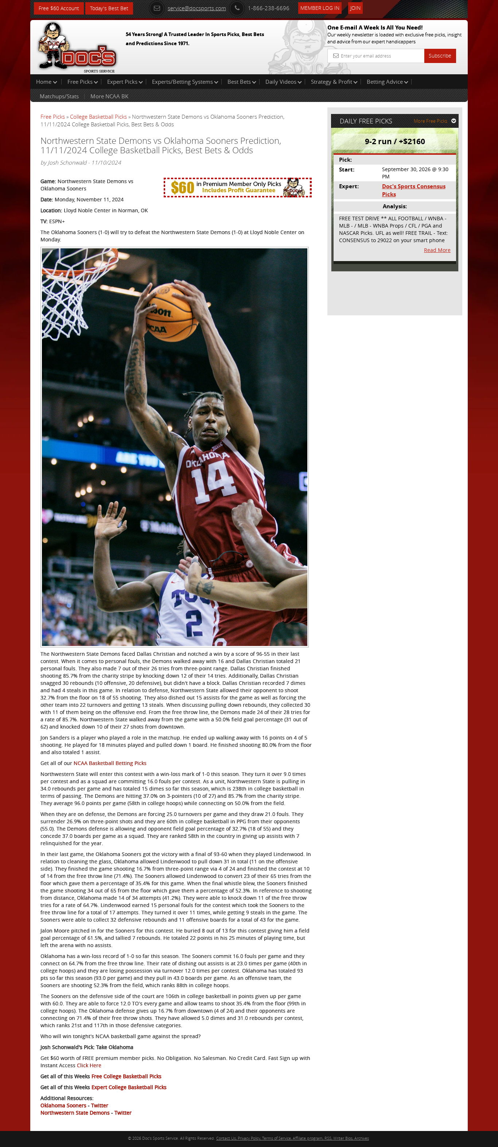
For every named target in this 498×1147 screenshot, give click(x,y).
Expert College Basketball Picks (129, 1087)
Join (355, 7)
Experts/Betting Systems (182, 81)
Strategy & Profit (331, 81)
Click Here (89, 1065)
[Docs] (77, 45)
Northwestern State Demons (75, 1112)
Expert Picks (122, 81)
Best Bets (239, 81)
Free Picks (80, 81)
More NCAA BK (109, 96)
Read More (437, 250)
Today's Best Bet (109, 8)
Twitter (99, 1105)
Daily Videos (280, 81)
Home (44, 81)
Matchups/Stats (59, 96)
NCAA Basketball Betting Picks (110, 763)
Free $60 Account (59, 8)
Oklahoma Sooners (63, 1105)
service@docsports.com (197, 8)
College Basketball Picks (98, 116)
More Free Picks (430, 121)
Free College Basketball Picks (127, 1076)
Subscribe (440, 55)
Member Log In (319, 7)
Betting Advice (385, 81)
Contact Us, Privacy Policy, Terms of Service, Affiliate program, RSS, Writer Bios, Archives (292, 1138)
